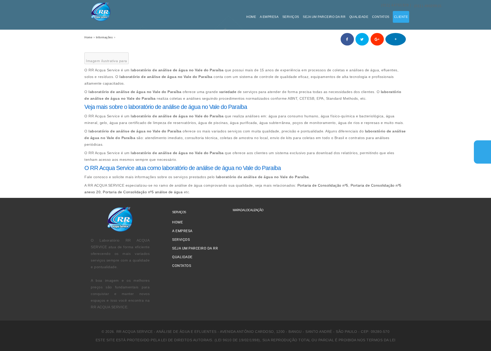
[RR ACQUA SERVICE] (101, 20)
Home (251, 17)
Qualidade (359, 17)
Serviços (290, 17)
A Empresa (269, 17)
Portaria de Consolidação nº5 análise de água (143, 192)
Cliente (401, 17)
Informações (104, 37)
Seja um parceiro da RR (324, 17)
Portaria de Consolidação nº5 (322, 185)
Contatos (381, 17)
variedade (228, 92)
